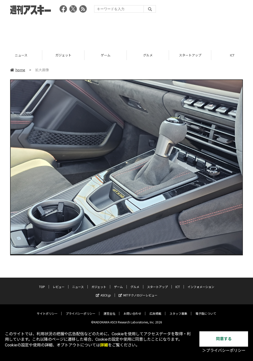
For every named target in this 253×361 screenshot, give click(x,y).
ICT (190, 55)
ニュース (78, 287)
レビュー (58, 287)
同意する (224, 339)
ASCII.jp (106, 295)
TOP (42, 287)
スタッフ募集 (178, 313)
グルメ (105, 55)
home (20, 69)
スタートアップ (148, 55)
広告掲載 (155, 313)
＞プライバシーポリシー (224, 350)
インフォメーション (201, 287)
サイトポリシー (47, 313)
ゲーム (63, 55)
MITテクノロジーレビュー (140, 295)
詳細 (104, 345)
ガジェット (21, 55)
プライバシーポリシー (80, 313)
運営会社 (109, 313)
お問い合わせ (132, 313)
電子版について (205, 313)
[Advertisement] (126, 31)
